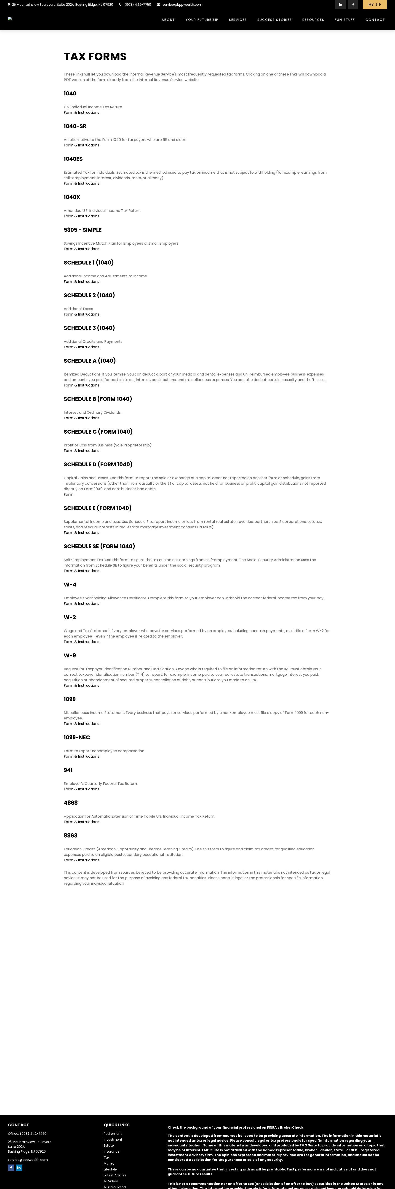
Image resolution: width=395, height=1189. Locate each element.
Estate (109, 1145)
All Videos (111, 1181)
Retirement (113, 1133)
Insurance (112, 1151)
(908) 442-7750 (138, 4)
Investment (113, 1139)
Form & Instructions (81, 112)
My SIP (374, 4)
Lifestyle (110, 1169)
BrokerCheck (291, 1127)
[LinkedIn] (340, 4)
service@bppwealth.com (182, 4)
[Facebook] (353, 4)
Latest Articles (115, 1175)
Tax (106, 1157)
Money (109, 1163)
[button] (168, 19)
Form (68, 494)
